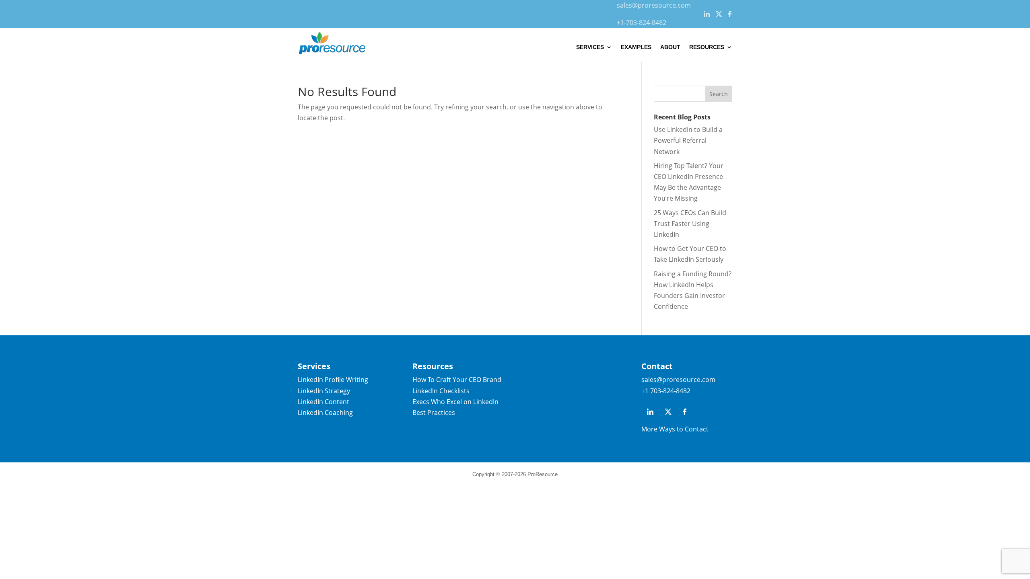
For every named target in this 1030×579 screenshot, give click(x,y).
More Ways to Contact (675, 429)
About (670, 47)
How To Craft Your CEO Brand (456, 379)
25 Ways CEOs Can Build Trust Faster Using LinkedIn (690, 223)
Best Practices (433, 412)
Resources (706, 47)
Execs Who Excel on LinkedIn (455, 401)
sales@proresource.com (654, 5)
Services (590, 47)
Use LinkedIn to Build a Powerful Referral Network (688, 140)
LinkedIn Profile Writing (333, 379)
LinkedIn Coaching (325, 412)
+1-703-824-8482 (641, 22)
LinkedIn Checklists (441, 390)
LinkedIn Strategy (324, 390)
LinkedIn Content (323, 401)
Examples (636, 47)
